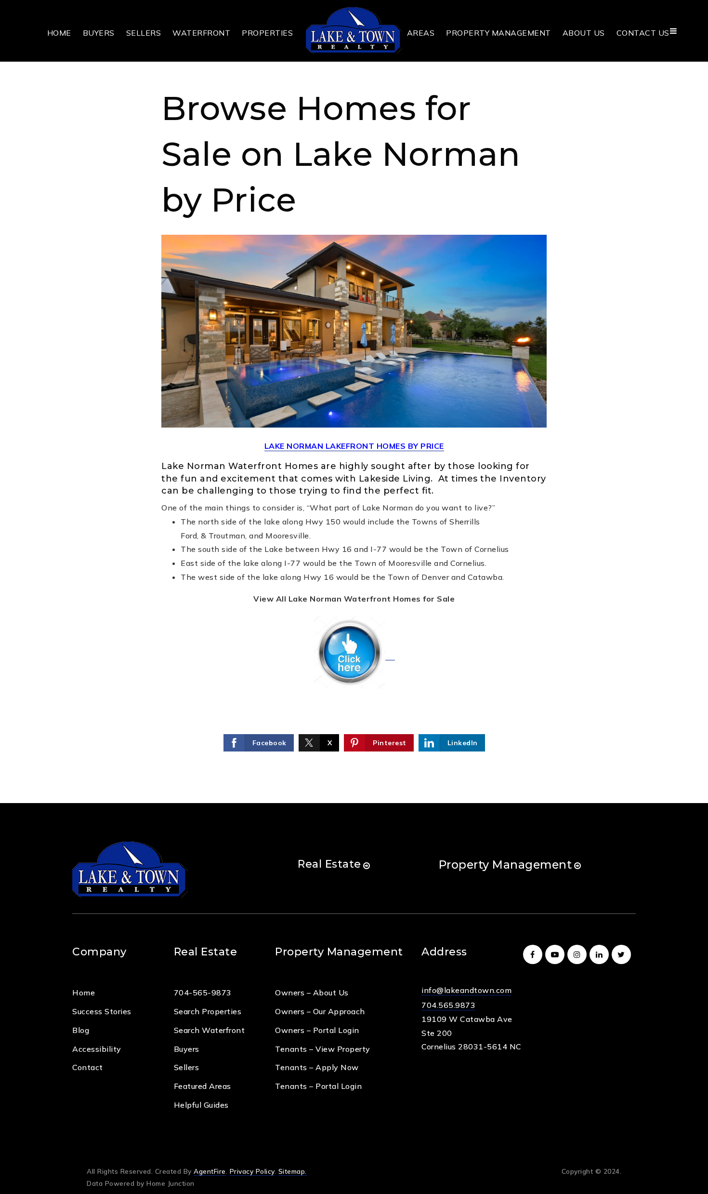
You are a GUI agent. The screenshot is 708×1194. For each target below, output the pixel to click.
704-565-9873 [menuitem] (203, 992)
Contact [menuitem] (87, 1067)
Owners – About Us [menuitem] (312, 992)
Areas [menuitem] (421, 33)
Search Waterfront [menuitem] (209, 1030)
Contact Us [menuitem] (642, 33)
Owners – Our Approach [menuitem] (320, 1011)
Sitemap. (292, 1171)
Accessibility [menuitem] (96, 1049)
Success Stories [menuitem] (101, 1011)
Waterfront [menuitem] (201, 33)
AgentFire (210, 1171)
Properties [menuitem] (267, 33)
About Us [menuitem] (584, 33)
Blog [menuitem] (80, 1030)
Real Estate (329, 864)
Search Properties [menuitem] (208, 1011)
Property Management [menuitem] (498, 33)
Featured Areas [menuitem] (202, 1086)
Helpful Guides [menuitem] (201, 1105)
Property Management (505, 865)
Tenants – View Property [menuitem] (322, 1049)
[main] (354, 401)
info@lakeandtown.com (466, 990)
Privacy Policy (252, 1171)
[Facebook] (534, 954)
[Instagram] (578, 954)
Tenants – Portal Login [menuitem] (318, 1086)
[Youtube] (556, 954)
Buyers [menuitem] (99, 33)
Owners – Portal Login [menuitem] (317, 1030)
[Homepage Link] (354, 30)
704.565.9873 (448, 1005)
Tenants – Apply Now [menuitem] (317, 1067)
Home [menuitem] (59, 33)
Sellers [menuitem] (143, 33)
